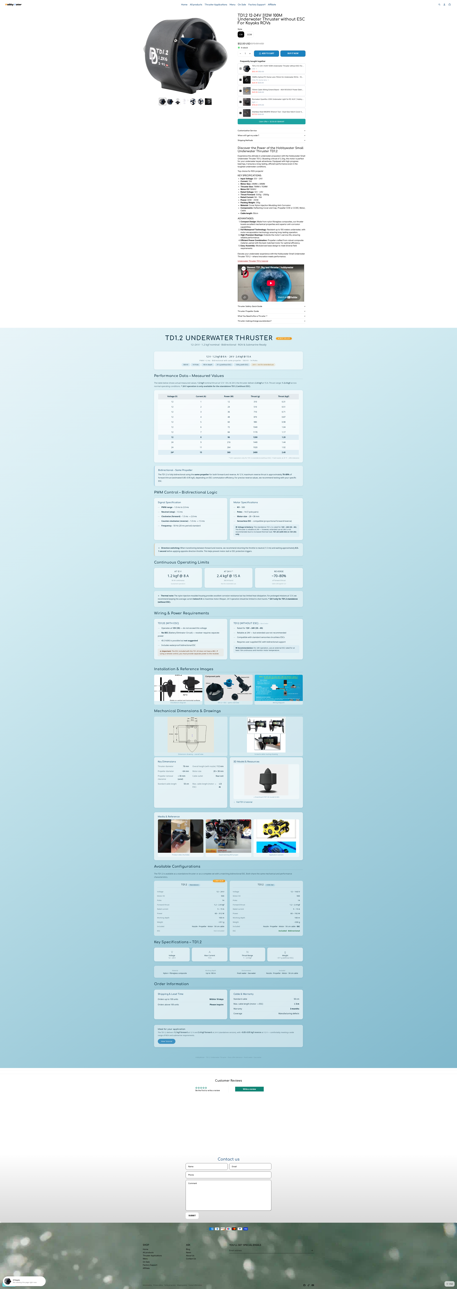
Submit (192, 1216)
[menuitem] (184, 4)
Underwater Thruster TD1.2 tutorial (253, 261)
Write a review (249, 1089)
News (188, 1252)
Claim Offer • (271, 121)
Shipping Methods (245, 140)
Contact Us (191, 1258)
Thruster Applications (152, 1255)
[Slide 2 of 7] (170, 101)
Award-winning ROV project (228, 855)
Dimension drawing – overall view (190, 754)
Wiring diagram (279, 703)
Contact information (195, 1285)
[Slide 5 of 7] (193, 101)
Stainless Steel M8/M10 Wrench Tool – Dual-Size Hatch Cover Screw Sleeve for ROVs (278, 112)
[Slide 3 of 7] (177, 101)
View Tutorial (166, 1041)
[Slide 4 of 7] (185, 101)
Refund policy (147, 1285)
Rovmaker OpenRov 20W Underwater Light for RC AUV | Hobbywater (278, 99)
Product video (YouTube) (180, 855)
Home (145, 1249)
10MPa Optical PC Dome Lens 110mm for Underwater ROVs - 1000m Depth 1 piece (278, 77)
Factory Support (150, 1265)
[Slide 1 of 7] (162, 101)
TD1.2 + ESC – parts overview (228, 703)
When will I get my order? (248, 135)
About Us (190, 1255)
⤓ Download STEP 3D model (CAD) (266, 797)
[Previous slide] (145, 54)
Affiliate (146, 1268)
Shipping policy (182, 1285)
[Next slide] (226, 54)
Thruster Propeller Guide (248, 311)
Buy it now (293, 53)
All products (148, 1252)
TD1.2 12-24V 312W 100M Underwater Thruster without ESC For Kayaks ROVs (278, 66)
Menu (145, 1258)
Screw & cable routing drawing (266, 754)
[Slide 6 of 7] (200, 101)
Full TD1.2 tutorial (242, 802)
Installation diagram (178, 703)
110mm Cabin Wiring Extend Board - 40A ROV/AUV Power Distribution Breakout (278, 90)
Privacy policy (158, 1285)
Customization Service (247, 130)
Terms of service (170, 1285)
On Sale (146, 1262)
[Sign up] (312, 1250)
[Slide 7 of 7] (208, 101)
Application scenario (276, 855)
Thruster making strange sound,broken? (254, 321)
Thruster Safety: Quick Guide (250, 306)
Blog (188, 1249)
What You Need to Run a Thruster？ (253, 316)
